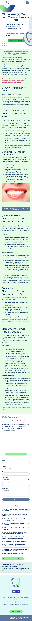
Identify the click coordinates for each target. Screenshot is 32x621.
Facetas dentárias (10, 602)
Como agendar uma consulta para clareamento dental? (12, 554)
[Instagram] (18, 591)
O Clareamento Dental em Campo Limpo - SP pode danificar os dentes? (15, 550)
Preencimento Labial (21, 602)
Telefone (4, 466)
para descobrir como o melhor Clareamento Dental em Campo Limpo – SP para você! (15, 321)
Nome (3, 460)
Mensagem (5, 488)
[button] (27, 2)
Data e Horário (6, 483)
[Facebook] (14, 591)
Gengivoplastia (16, 599)
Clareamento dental (8, 597)
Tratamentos (5, 477)
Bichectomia (24, 597)
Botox (17, 597)
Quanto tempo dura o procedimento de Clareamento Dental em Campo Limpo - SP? (14, 533)
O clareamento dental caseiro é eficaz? (15, 541)
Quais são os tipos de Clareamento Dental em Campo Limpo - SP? (15, 519)
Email (3, 471)
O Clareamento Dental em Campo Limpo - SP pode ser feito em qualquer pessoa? (15, 537)
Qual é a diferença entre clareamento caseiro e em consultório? (13, 545)
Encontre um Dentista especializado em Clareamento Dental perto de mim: (15, 567)
